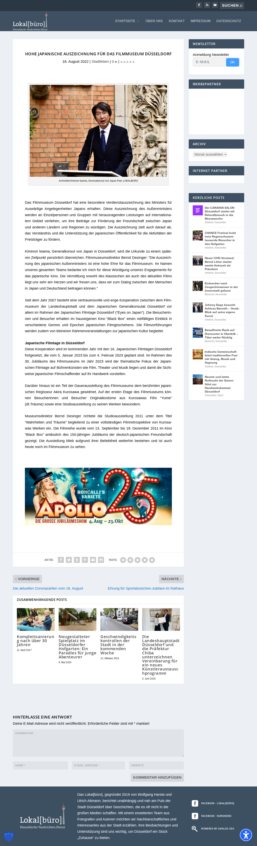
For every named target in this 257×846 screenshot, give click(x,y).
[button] (9, 837)
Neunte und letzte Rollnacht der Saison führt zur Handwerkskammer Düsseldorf (219, 384)
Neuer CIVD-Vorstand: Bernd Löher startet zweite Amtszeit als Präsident (220, 263)
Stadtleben (100, 62)
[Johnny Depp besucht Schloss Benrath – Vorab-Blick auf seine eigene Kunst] (198, 307)
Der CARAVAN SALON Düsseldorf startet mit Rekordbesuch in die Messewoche (220, 213)
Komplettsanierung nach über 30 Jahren (35, 640)
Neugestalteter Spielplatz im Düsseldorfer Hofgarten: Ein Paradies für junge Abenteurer (77, 647)
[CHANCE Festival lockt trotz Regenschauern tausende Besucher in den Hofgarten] (198, 235)
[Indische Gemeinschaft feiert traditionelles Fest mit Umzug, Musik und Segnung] (198, 354)
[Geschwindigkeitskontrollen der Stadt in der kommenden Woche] (119, 619)
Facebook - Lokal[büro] (217, 803)
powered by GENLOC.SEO (217, 828)
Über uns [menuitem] (154, 21)
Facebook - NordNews (216, 816)
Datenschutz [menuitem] (228, 21)
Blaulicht (209, 294)
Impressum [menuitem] (200, 21)
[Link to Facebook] (199, 5)
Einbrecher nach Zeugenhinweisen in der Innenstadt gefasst (221, 287)
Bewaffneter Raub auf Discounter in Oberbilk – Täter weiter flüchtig (221, 333)
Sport (220, 395)
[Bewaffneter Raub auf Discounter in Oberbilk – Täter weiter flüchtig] (198, 333)
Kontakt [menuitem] (177, 21)
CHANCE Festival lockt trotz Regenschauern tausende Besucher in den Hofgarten (220, 238)
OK (232, 62)
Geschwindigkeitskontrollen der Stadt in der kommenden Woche (118, 645)
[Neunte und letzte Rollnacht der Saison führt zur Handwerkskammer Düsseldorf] (198, 379)
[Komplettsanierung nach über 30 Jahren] (36, 619)
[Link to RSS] (207, 5)
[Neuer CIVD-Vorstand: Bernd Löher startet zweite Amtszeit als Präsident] (198, 261)
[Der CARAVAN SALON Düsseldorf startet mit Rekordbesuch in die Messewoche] (198, 210)
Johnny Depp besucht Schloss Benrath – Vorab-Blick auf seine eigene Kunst (222, 310)
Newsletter (220, 222)
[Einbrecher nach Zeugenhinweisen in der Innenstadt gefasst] (198, 286)
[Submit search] (241, 6)
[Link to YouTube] (215, 5)
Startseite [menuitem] (125, 21)
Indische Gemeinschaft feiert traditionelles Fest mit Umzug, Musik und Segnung (221, 357)
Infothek (209, 222)
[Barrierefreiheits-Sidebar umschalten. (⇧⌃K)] (246, 835)
